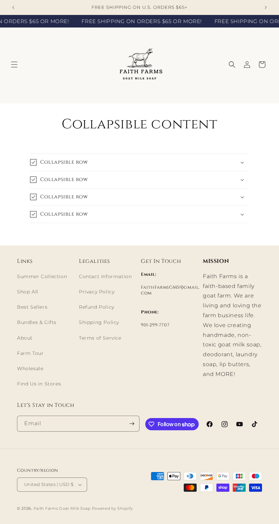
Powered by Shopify (112, 508)
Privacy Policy (96, 292)
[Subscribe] (131, 424)
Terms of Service (100, 338)
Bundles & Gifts (36, 322)
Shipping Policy (99, 322)
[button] (14, 64)
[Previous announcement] (13, 7)
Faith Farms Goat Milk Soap (62, 508)
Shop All (27, 292)
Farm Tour (30, 353)
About (25, 338)
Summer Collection (42, 276)
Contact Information (105, 276)
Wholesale (30, 368)
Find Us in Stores (39, 384)
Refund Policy (96, 307)
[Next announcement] (265, 7)
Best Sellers (32, 307)
